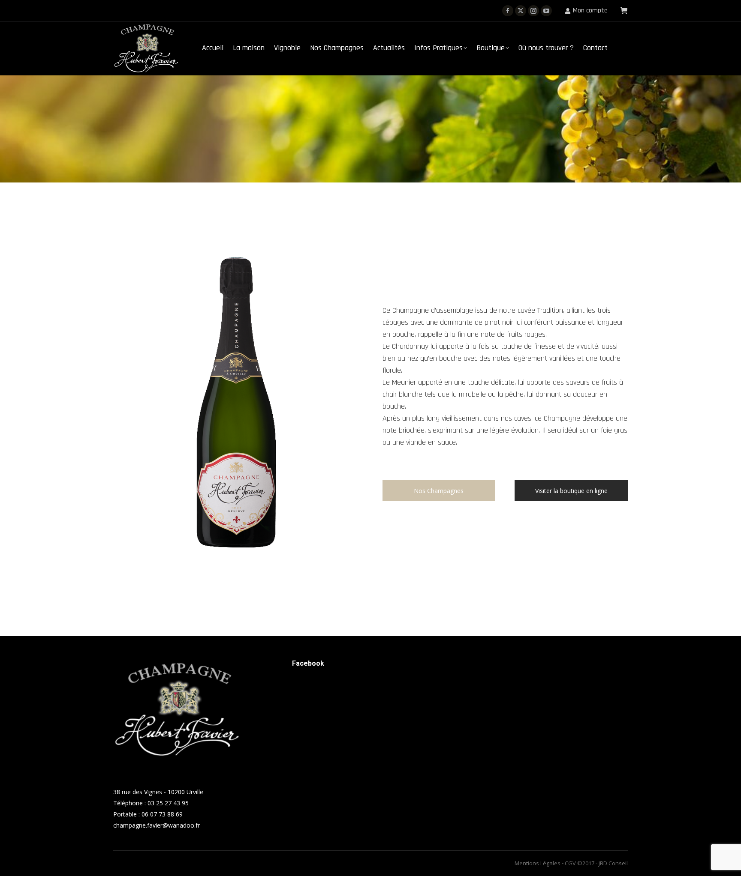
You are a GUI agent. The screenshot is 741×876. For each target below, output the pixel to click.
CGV (570, 863)
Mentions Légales (537, 863)
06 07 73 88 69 (162, 814)
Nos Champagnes (439, 491)
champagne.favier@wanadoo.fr (156, 825)
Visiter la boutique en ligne (571, 491)
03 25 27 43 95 (168, 803)
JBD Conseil (613, 863)
